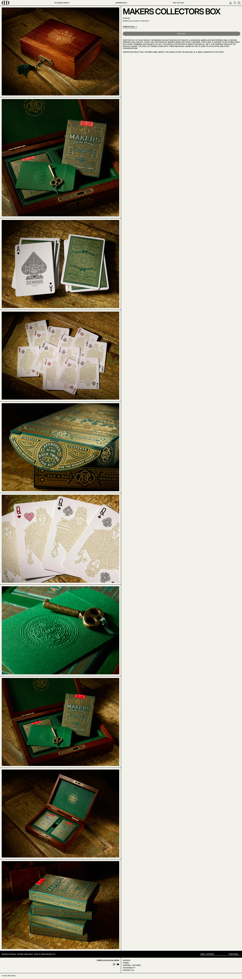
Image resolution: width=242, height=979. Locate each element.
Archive (126, 960)
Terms (126, 963)
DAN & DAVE (11, 975)
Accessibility (129, 968)
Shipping (126, 21)
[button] (234, 3)
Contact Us (128, 970)
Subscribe (233, 954)
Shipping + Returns (132, 965)
